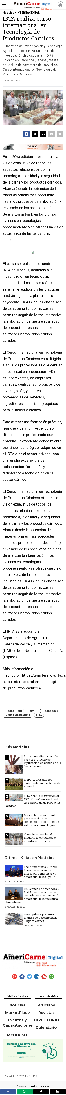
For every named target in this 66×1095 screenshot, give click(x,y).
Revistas (46, 1012)
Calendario (46, 1027)
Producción (13, 711)
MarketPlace (17, 1012)
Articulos (46, 1005)
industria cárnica (17, 715)
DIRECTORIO (46, 1020)
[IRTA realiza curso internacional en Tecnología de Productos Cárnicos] (33, 107)
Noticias (17, 1005)
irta (39, 715)
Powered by (33, 1086)
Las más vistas (48, 995)
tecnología (50, 711)
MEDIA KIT (17, 1035)
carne (32, 711)
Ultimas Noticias (17, 995)
